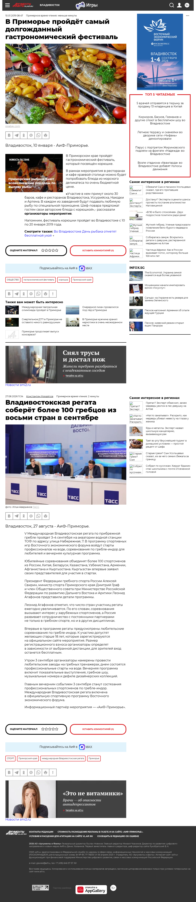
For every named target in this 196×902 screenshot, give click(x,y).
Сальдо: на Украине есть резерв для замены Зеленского (166, 299)
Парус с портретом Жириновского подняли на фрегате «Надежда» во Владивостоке (160, 151)
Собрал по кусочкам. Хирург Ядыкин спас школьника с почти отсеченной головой (168, 468)
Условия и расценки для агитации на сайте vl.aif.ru (61, 836)
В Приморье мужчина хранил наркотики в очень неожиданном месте (102, 322)
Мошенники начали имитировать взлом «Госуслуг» (165, 286)
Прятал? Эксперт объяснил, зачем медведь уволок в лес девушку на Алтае (166, 405)
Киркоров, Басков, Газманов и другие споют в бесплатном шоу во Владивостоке (160, 120)
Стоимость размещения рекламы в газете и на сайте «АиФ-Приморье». (100, 832)
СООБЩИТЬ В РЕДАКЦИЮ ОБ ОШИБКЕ (118, 836)
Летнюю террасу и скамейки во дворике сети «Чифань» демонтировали (160, 135)
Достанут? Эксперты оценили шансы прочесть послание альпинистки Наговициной (168, 202)
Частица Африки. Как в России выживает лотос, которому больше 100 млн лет (167, 252)
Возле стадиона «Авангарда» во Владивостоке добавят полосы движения (160, 166)
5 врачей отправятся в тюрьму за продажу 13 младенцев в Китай (160, 105)
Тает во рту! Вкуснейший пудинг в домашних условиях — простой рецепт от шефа (166, 443)
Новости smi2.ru (18, 385)
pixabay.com (12, 126)
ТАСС (36, 507)
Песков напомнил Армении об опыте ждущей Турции (167, 311)
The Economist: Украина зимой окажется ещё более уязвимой (163, 274)
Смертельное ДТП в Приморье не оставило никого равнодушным (42, 321)
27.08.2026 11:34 (14, 396)
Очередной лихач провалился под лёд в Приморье (100, 309)
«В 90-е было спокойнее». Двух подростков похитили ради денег (166, 214)
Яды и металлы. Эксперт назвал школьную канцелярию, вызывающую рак (165, 431)
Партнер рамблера (62, 888)
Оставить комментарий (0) (98, 250)
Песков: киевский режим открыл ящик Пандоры (164, 324)
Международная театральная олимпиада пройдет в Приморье (41, 309)
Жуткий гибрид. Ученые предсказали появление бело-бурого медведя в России (168, 227)
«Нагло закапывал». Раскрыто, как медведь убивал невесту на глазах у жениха (167, 418)
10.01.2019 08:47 (14, 15)
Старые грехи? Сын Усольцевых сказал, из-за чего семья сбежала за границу (167, 456)
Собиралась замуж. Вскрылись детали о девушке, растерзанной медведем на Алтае (165, 240)
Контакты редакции (41, 832)
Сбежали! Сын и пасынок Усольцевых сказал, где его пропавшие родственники (168, 189)
